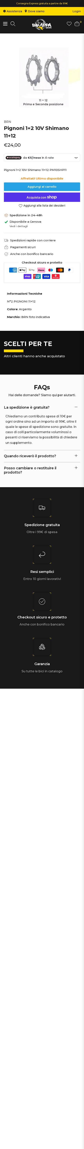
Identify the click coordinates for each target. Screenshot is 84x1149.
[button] (13, 24)
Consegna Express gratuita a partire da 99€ (42, 3)
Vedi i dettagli (19, 226)
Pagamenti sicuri (23, 247)
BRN (7, 122)
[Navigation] (5, 24)
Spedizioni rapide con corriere (33, 240)
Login (76, 11)
